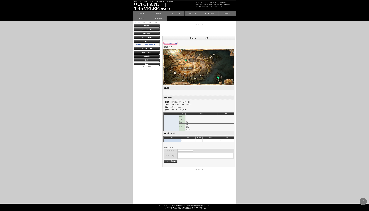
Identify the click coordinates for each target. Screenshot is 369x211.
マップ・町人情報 (209, 13)
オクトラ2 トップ (138, 22)
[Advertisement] (198, 30)
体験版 (146, 60)
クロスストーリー (147, 37)
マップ (146, 41)
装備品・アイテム (147, 52)
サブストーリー (228, 13)
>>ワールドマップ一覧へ (170, 43)
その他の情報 (158, 18)
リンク (146, 64)
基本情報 (158, 13)
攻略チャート (192, 13)
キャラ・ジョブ (176, 13)
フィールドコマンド (141, 18)
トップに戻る (141, 13)
